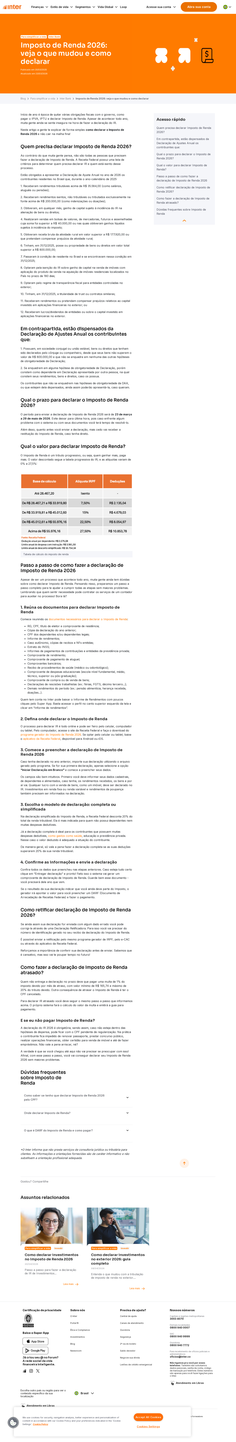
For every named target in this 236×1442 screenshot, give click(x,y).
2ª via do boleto (128, 1344)
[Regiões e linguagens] (227, 7)
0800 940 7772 (179, 1345)
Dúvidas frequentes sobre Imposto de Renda (181, 211)
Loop (123, 7)
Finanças (37, 7)
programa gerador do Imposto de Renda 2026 (51, 734)
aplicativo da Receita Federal (41, 738)
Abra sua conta (199, 7)
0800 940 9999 (180, 1336)
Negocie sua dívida (130, 1357)
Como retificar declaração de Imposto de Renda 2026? (183, 189)
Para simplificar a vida (42, 98)
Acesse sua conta (158, 7)
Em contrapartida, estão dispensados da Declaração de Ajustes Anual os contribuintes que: (183, 143)
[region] (102, 1421)
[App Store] (35, 1341)
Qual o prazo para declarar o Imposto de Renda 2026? (184, 156)
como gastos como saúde (65, 836)
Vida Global (105, 7)
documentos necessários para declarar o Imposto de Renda (88, 619)
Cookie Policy (40, 1424)
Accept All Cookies (148, 1417)
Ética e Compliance (80, 1330)
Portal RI (74, 1323)
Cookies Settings (148, 1426)
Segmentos (83, 7)
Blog (23, 98)
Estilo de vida (59, 7)
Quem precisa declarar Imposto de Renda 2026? (184, 130)
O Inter (73, 1316)
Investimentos (77, 1337)
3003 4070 (177, 1318)
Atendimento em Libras (190, 1382)
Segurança (125, 1337)
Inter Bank (65, 98)
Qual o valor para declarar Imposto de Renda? (182, 167)
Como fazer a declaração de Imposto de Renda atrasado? (183, 200)
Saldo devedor (127, 1350)
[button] (13, 1422)
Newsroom (76, 1350)
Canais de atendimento (132, 1323)
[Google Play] (35, 1350)
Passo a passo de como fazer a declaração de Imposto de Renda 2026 (182, 178)
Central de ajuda (128, 1316)
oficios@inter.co (180, 1356)
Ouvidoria (125, 1330)
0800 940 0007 (180, 1327)
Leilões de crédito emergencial (136, 1364)
